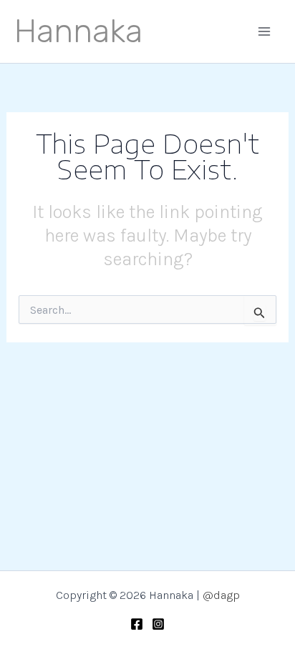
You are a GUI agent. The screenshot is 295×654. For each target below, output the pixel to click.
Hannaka (78, 31)
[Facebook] (136, 624)
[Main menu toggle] (264, 31)
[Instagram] (158, 624)
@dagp (221, 595)
